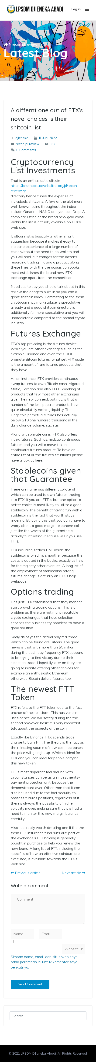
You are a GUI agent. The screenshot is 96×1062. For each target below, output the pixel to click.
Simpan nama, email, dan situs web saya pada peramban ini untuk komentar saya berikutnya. (44, 961)
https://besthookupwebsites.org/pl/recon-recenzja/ (45, 188)
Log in (76, 9)
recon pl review (24, 44)
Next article (72, 872)
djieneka (21, 138)
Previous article (27, 872)
